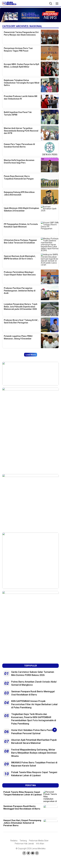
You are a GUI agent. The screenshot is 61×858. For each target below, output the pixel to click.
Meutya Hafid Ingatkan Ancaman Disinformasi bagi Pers (19, 161)
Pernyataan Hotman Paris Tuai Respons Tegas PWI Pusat (18, 49)
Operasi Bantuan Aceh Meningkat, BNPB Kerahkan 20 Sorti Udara (20, 257)
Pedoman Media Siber (39, 840)
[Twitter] (28, 853)
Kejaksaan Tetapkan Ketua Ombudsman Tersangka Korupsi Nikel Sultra (21, 82)
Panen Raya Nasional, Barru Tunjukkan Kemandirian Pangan (19, 177)
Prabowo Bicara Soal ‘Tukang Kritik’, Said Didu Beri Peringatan (21, 321)
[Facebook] (24, 853)
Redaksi (13, 840)
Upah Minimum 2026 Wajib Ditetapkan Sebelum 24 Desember (21, 209)
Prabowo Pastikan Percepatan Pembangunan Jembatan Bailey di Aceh (19, 290)
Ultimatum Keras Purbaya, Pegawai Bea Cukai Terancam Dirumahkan (20, 241)
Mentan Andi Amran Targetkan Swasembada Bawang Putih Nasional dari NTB (21, 130)
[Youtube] (33, 853)
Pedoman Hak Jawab (24, 843)
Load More (31, 355)
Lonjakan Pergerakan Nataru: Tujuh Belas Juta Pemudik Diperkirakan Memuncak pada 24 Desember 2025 (20, 306)
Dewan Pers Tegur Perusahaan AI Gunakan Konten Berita (19, 145)
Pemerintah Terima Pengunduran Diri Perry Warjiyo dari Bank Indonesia (21, 33)
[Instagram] (37, 853)
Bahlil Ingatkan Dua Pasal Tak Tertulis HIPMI (18, 113)
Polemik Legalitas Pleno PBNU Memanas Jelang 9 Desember (18, 337)
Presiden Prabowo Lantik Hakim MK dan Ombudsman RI (20, 97)
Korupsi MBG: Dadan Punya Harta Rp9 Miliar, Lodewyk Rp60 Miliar (21, 65)
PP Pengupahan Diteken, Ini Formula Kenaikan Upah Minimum (21, 225)
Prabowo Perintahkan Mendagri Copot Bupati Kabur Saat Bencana (20, 273)
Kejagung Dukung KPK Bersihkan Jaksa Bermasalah (19, 193)
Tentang (23, 840)
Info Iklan (40, 843)
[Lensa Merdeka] (9, 5)
